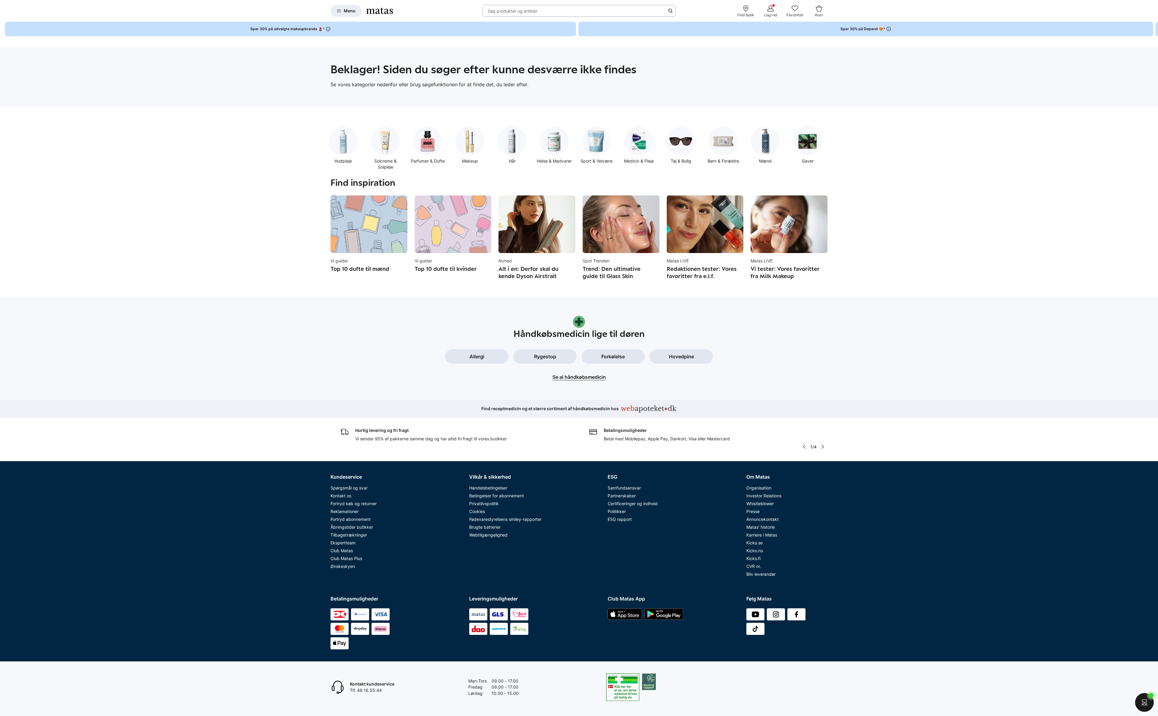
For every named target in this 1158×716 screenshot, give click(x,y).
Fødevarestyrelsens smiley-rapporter (505, 519)
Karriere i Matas (761, 534)
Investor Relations (763, 495)
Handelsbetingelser (488, 487)
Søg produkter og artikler (512, 11)
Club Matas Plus (346, 558)
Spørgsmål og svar (349, 487)
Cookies (477, 511)
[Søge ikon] (670, 11)
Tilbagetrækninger (349, 534)
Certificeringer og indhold (633, 503)
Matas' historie (760, 527)
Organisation (758, 487)
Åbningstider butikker (352, 527)
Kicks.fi (753, 558)
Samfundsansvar (624, 487)
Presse (753, 511)
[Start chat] (1144, 702)
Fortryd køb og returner (354, 503)
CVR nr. (753, 566)
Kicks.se (754, 542)
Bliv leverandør (761, 574)
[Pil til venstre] (804, 446)
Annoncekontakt (762, 519)
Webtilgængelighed (488, 534)
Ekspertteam (343, 542)
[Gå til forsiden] (379, 11)
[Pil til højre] (1153, 29)
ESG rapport (620, 519)
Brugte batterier (485, 527)
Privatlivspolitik (484, 503)
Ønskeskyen (343, 566)
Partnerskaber (622, 495)
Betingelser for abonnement (496, 495)
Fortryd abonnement (351, 519)
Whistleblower (760, 503)
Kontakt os (341, 495)
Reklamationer (345, 511)
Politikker (617, 511)
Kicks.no (754, 550)
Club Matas (342, 550)
